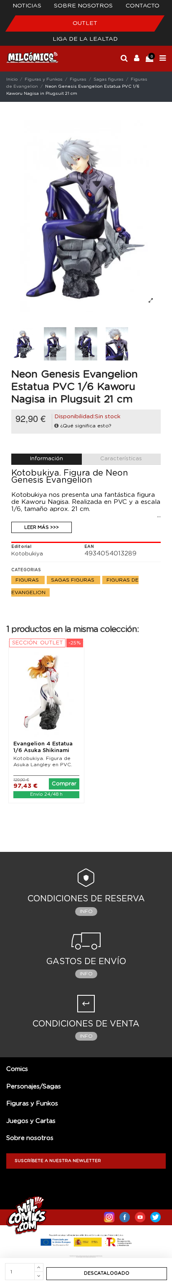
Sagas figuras (73, 579)
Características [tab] (121, 458)
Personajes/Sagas (33, 1086)
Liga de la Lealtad (85, 39)
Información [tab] (46, 458)
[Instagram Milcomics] (109, 1215)
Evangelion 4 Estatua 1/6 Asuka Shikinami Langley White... (43, 750)
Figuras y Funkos (32, 1103)
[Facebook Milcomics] (124, 1215)
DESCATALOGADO (106, 1273)
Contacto (142, 6)
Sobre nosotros (83, 6)
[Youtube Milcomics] (140, 1215)
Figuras (27, 579)
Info (86, 911)
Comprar (64, 784)
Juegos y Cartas (31, 1121)
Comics (17, 1069)
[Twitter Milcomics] (155, 1215)
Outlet (85, 23)
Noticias (27, 6)
